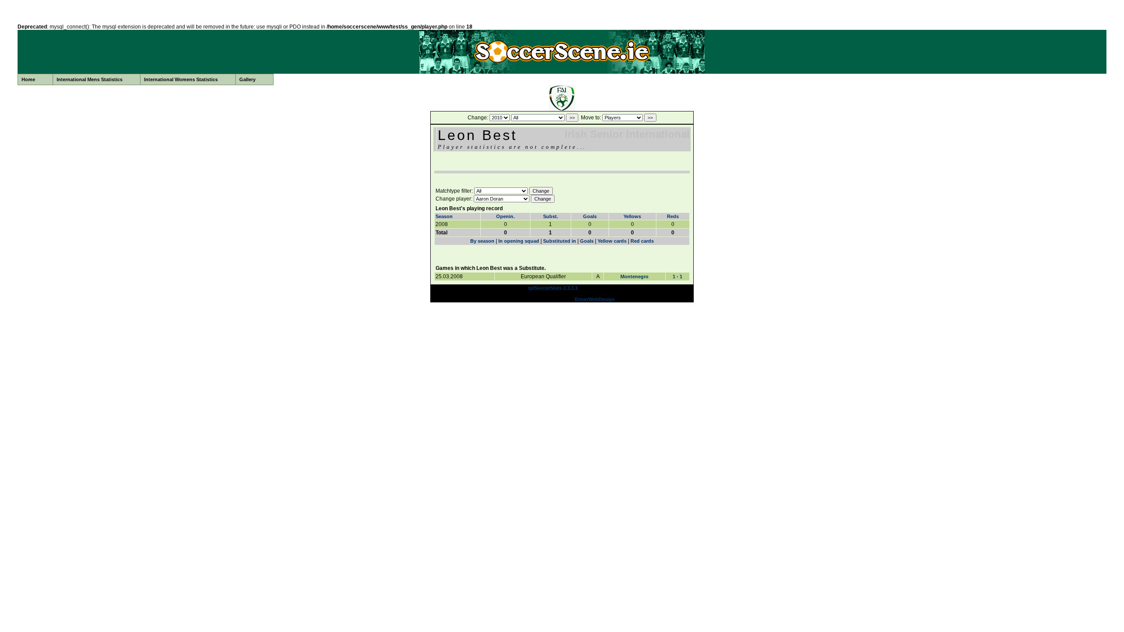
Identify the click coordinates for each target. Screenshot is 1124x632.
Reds (673, 216)
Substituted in (559, 241)
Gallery (247, 79)
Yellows (632, 216)
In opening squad (518, 241)
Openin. (505, 216)
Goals (590, 216)
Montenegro (634, 276)
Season (444, 216)
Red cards (642, 241)
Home (28, 79)
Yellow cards (612, 241)
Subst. (550, 216)
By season (482, 241)
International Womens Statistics (181, 79)
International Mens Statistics (89, 79)
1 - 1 (677, 276)
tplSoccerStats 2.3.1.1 (553, 288)
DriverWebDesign (595, 299)
